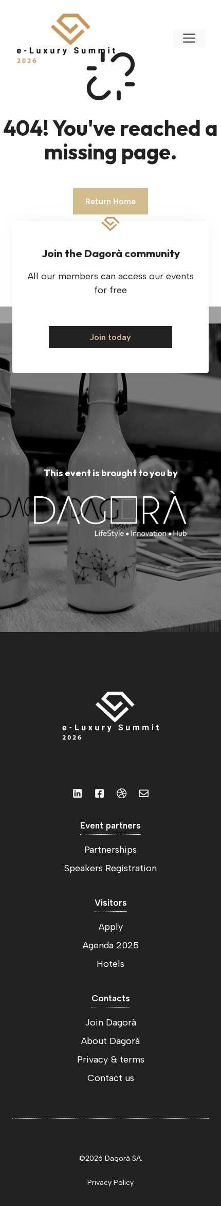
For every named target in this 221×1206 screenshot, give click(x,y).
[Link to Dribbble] (121, 793)
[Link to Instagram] (77, 793)
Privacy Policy (110, 1182)
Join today (110, 337)
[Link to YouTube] (99, 793)
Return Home (110, 201)
